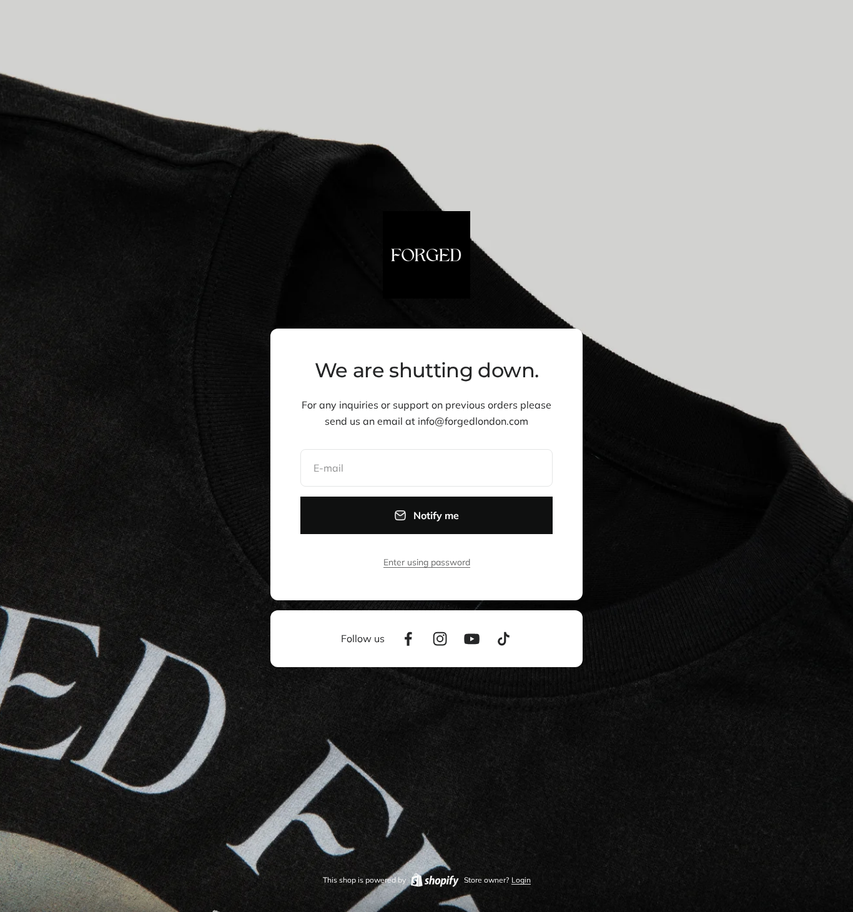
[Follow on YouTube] (471, 638)
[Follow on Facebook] (408, 638)
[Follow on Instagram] (439, 638)
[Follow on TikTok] (503, 638)
